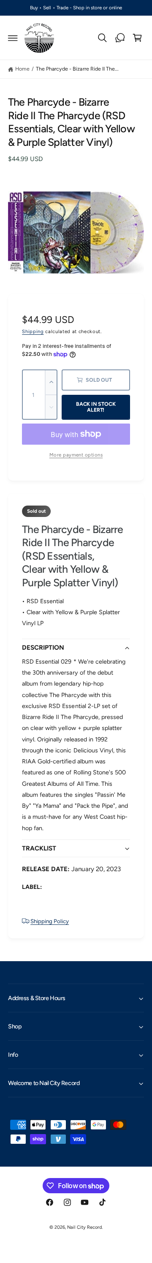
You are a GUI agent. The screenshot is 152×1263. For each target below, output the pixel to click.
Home (22, 69)
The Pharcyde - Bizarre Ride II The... (77, 69)
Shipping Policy (49, 921)
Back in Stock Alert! (96, 407)
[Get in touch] (120, 38)
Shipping (32, 331)
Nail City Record (84, 1227)
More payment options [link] (76, 455)
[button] (13, 38)
